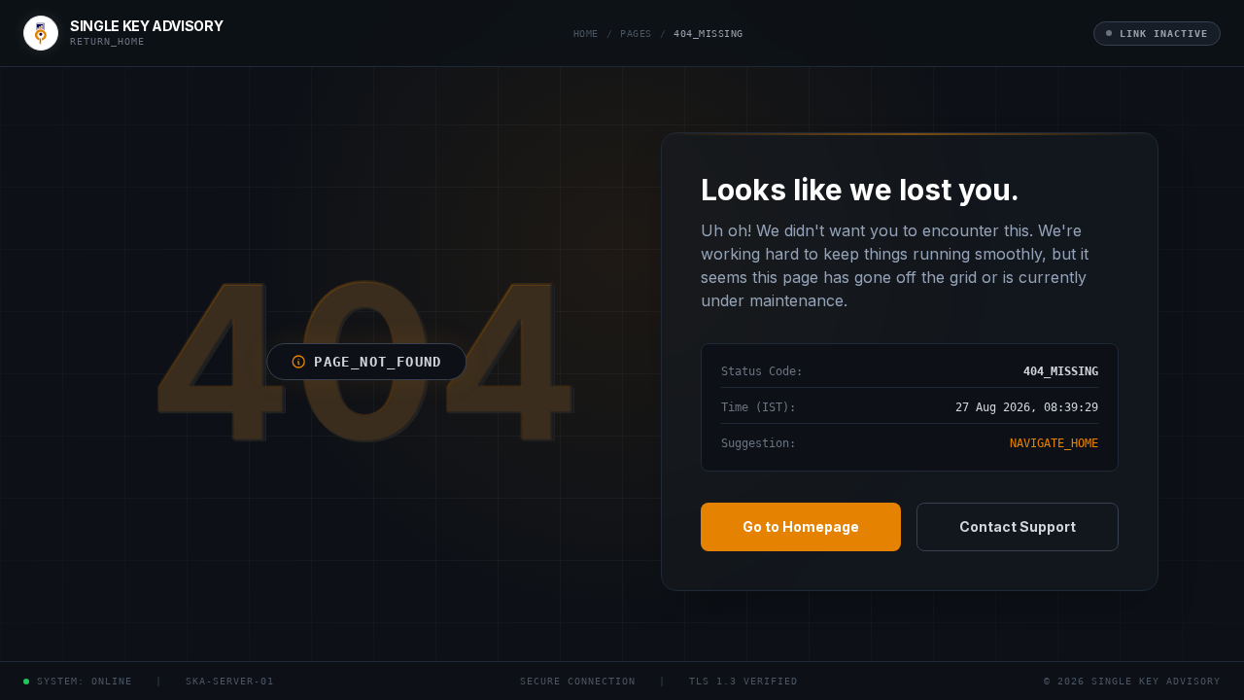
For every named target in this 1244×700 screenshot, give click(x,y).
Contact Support (1017, 526)
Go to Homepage (801, 526)
